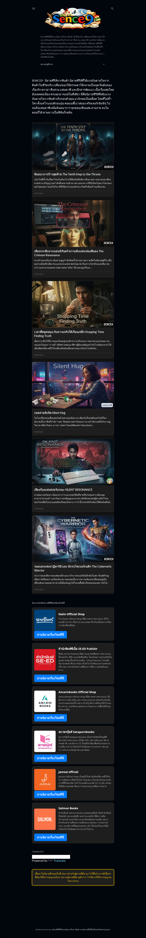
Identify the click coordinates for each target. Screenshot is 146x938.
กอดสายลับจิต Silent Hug (49, 412)
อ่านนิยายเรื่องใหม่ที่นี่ (50, 635)
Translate (60, 860)
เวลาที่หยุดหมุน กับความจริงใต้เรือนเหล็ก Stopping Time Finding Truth (69, 333)
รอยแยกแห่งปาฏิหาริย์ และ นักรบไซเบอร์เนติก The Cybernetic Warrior (73, 568)
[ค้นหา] (112, 8)
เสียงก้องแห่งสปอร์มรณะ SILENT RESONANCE (63, 489)
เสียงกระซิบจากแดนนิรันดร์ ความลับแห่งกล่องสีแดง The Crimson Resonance (69, 253)
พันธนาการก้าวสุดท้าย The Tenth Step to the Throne (67, 174)
